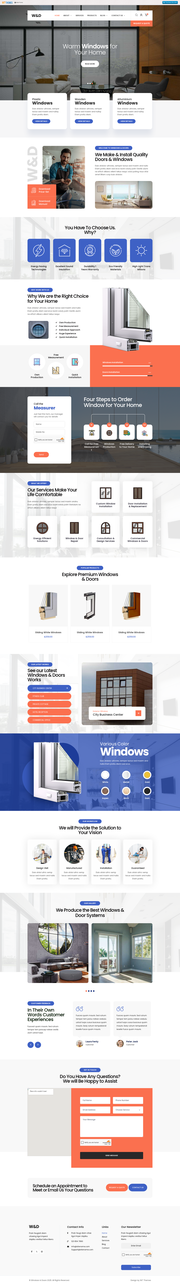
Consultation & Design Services (106, 540)
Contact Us (117, 15)
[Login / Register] (141, 15)
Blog (102, 15)
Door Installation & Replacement (137, 505)
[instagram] (41, 1251)
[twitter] (36, 1251)
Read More (90, 64)
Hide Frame (19, 2)
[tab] (49, 688)
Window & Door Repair (74, 540)
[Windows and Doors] (40, 15)
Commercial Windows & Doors (138, 540)
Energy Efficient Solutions (42, 540)
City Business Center (108, 715)
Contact (105, 1248)
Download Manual (44, 203)
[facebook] (31, 1251)
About (66, 15)
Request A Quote (141, 23)
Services (80, 15)
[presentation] (31, 1045)
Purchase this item (171, 2)
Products (92, 15)
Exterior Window (100, 711)
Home (57, 15)
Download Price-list (44, 190)
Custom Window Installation (105, 505)
